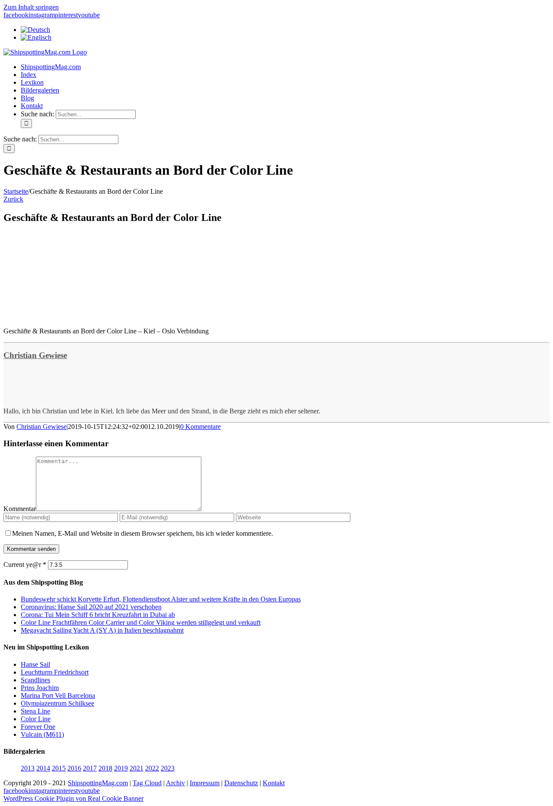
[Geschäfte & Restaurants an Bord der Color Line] (68, 316)
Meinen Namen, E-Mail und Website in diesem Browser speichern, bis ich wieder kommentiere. (142, 533)
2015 (59, 768)
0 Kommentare (200, 426)
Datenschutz (241, 783)
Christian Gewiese (35, 355)
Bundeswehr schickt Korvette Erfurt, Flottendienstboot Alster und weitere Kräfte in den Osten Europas (161, 599)
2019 (121, 768)
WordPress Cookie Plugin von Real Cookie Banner (73, 798)
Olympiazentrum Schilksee (57, 703)
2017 (90, 768)
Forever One (38, 726)
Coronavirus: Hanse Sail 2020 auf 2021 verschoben (91, 607)
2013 (28, 768)
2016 (74, 768)
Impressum (204, 783)
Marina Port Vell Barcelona (58, 695)
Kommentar (19, 508)
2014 (43, 768)
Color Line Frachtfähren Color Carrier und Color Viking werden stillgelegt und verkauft (141, 622)
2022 (152, 768)
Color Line (36, 719)
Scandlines (35, 680)
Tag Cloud (147, 783)
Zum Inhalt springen (31, 7)
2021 (136, 768)
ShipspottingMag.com (98, 783)
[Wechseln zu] (35, 29)
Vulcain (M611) (42, 734)
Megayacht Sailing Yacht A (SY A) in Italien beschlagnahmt (102, 630)
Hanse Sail (35, 664)
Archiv (175, 783)
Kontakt (274, 783)
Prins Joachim (40, 687)
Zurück (13, 199)
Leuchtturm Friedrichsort (55, 672)
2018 (105, 768)
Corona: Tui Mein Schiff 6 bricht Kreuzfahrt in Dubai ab (98, 614)
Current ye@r (24, 564)
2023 (168, 768)
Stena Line (35, 711)
